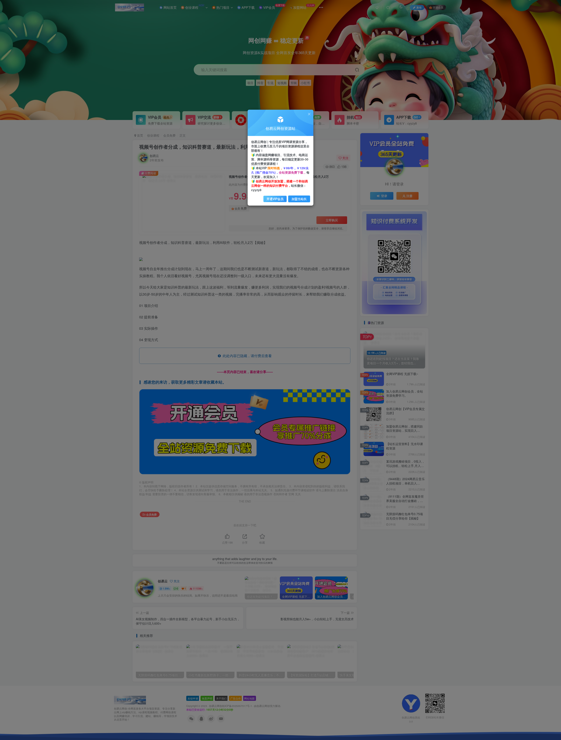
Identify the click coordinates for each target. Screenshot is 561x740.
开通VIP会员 (275, 199)
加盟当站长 (299, 199)
